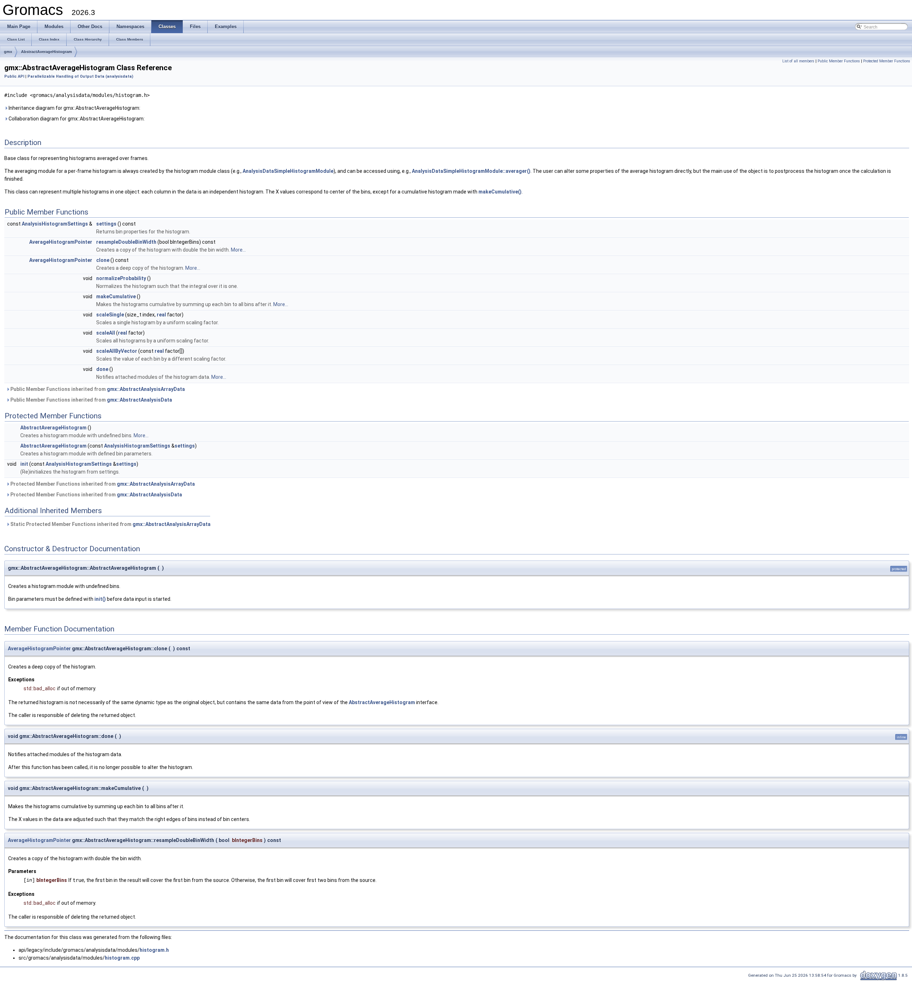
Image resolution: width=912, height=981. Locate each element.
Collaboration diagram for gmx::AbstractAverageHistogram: (76, 119)
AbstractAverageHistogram (46, 52)
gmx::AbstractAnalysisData (139, 400)
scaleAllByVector (116, 351)
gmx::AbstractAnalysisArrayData (146, 389)
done (102, 369)
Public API (14, 76)
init (24, 464)
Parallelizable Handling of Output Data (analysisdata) (80, 76)
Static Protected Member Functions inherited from (110, 524)
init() (100, 599)
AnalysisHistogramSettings (55, 224)
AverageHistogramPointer (60, 242)
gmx (8, 52)
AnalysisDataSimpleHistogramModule (288, 171)
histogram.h (154, 950)
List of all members (798, 61)
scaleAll (105, 333)
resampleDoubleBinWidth (126, 242)
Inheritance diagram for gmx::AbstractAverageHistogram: (73, 108)
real (161, 314)
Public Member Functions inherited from (97, 389)
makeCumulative (116, 296)
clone (102, 260)
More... (238, 250)
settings (106, 224)
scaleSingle (110, 314)
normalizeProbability (121, 278)
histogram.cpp (122, 958)
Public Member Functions (839, 61)
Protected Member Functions (886, 61)
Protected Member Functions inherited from (102, 484)
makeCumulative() (500, 192)
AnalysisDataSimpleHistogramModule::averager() (471, 171)
